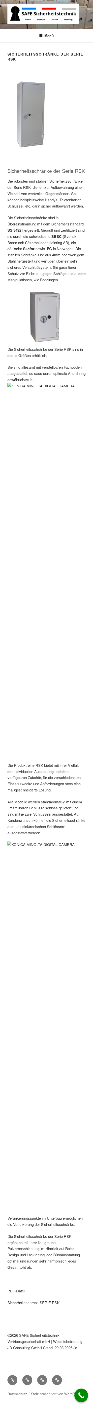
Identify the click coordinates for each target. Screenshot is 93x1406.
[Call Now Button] (81, 1395)
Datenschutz (17, 1393)
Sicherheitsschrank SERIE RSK (33, 1302)
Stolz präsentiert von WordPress (56, 1393)
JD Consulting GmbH (24, 1347)
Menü (49, 35)
